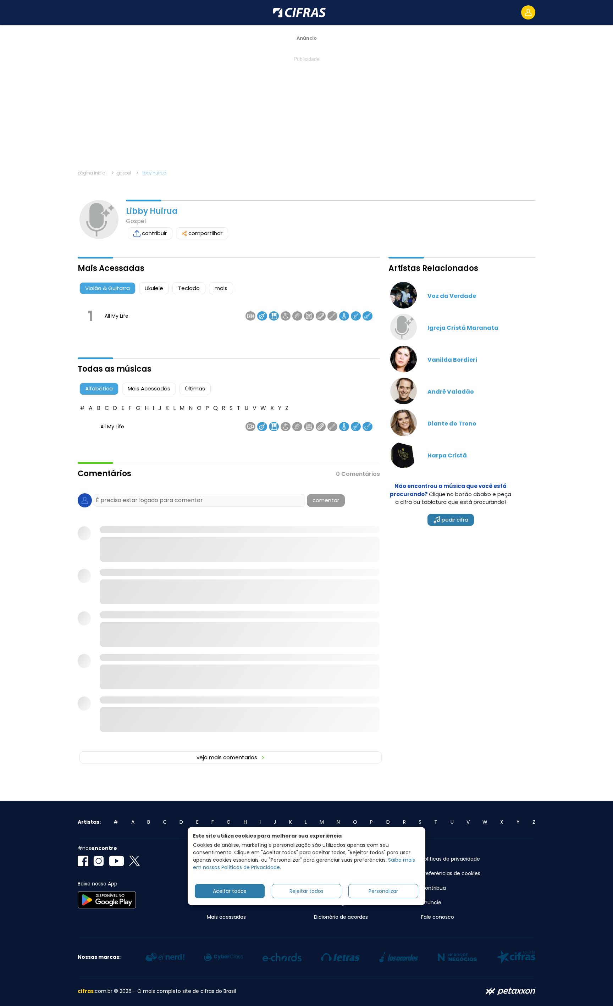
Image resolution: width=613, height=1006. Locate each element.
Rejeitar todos (306, 891)
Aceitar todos (229, 891)
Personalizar (383, 891)
